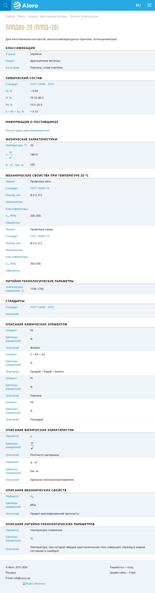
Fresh (132, 572)
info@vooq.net (22, 578)
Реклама (11, 572)
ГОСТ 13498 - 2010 (42, 84)
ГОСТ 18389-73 (39, 188)
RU (138, 5)
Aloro (26, 5)
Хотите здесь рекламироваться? (28, 130)
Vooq (130, 567)
